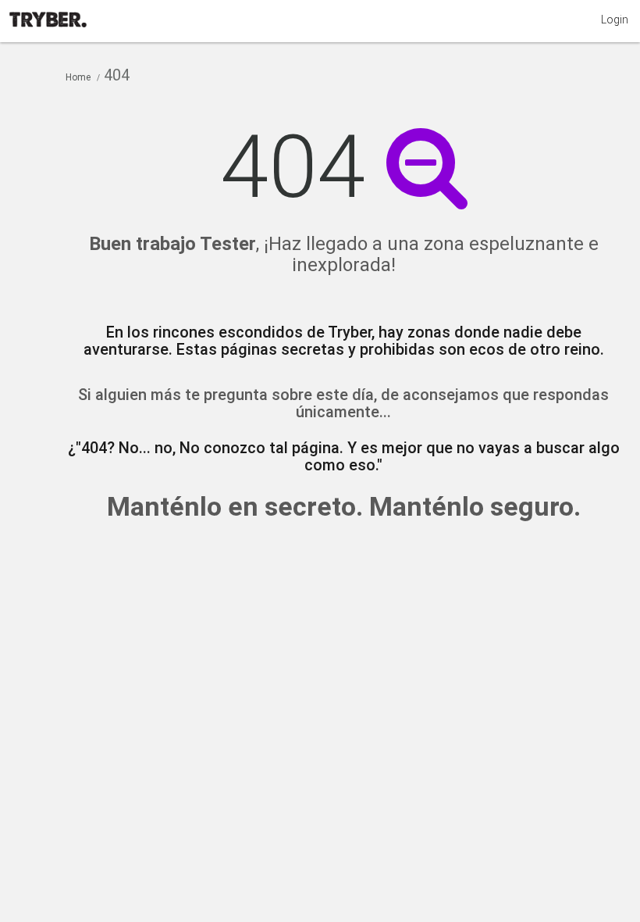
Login (614, 19)
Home (78, 77)
